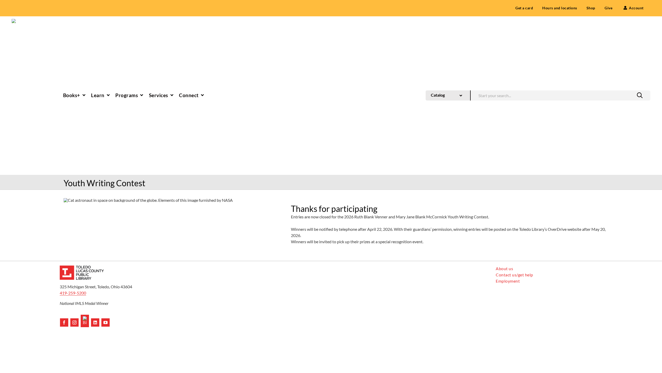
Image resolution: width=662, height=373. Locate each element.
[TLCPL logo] (19, 20)
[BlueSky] (85, 321)
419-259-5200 (73, 292)
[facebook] (64, 322)
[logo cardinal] (82, 267)
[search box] (560, 94)
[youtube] (105, 322)
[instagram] (74, 322)
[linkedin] (95, 322)
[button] (640, 95)
